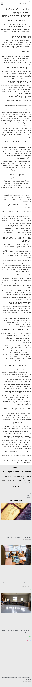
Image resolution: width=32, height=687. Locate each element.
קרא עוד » (29, 541)
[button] (2, 3)
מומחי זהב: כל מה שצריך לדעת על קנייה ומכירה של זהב (16, 537)
